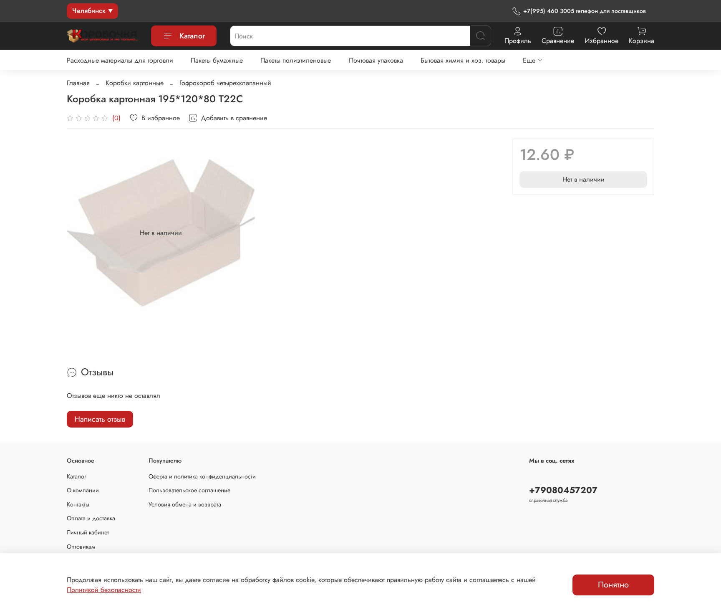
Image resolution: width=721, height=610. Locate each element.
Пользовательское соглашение (189, 490)
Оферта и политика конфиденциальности (202, 476)
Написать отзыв (100, 419)
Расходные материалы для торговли (120, 60)
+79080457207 (563, 490)
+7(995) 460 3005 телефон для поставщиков (584, 11)
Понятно (613, 585)
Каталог (192, 35)
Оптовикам (81, 546)
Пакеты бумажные (217, 60)
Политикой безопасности (104, 590)
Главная (78, 83)
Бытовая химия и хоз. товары (463, 60)
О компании (83, 490)
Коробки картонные (135, 83)
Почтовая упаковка (376, 60)
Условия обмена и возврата (185, 504)
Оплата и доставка (91, 518)
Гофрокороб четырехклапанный (225, 83)
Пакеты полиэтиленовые (295, 60)
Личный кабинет (88, 532)
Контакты (78, 504)
